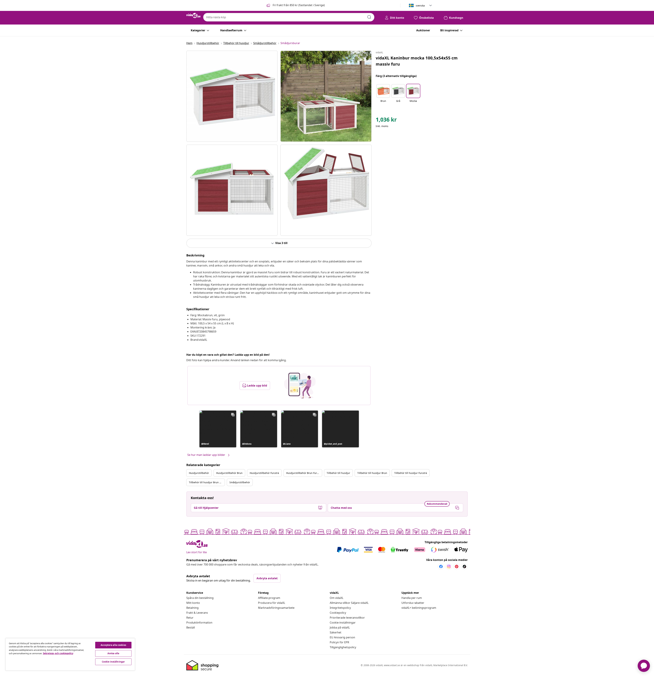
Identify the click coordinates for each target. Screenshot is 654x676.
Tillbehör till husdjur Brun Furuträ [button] (207, 482)
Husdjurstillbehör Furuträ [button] (264, 473)
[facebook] (441, 566)
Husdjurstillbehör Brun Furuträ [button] (304, 473)
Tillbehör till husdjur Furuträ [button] (410, 473)
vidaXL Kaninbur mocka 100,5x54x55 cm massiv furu (417, 61)
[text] (386, 120)
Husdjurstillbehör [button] (199, 473)
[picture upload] (300, 385)
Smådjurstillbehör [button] (239, 482)
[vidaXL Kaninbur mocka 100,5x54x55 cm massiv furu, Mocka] (232, 96)
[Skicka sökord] (369, 17)
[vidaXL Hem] (193, 15)
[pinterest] (456, 566)
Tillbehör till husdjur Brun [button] (372, 473)
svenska (420, 5)
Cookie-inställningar (343, 622)
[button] (295, 5)
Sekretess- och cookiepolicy (58, 653)
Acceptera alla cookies (113, 645)
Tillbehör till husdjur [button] (338, 473)
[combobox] (288, 17)
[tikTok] (464, 566)
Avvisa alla (113, 653)
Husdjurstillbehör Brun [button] (229, 473)
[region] (70, 654)
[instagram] (448, 566)
